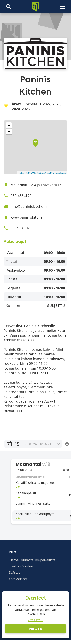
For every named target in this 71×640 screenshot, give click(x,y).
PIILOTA (35, 628)
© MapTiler (31, 172)
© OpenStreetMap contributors (51, 172)
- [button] (9, 131)
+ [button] (9, 125)
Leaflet (21, 172)
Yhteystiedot (18, 579)
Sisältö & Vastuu (21, 566)
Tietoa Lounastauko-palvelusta (32, 560)
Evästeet (15, 572)
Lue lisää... (35, 620)
